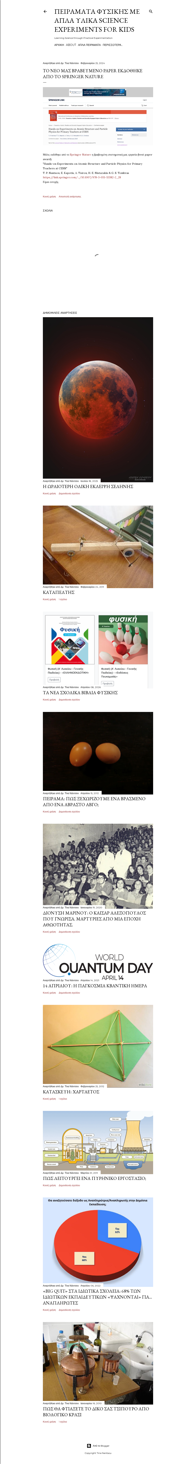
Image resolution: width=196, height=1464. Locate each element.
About (71, 45)
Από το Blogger (101, 1445)
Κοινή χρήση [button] (49, 196)
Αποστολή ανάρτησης (70, 196)
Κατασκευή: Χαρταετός (71, 1092)
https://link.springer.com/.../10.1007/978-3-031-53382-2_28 (82, 177)
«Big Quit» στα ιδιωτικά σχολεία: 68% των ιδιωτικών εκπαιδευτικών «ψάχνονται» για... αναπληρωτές (97, 1297)
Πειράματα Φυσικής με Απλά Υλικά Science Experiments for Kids (97, 20)
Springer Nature (80, 154)
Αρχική (59, 45)
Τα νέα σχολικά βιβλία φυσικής (80, 693)
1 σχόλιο (63, 599)
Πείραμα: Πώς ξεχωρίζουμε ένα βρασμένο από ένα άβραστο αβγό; (94, 801)
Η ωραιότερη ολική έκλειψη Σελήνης (88, 486)
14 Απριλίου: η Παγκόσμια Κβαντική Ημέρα (95, 986)
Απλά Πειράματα (89, 45)
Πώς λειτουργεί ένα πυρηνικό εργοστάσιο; (94, 1178)
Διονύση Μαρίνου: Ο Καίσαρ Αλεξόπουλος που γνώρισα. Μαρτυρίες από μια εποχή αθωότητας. (94, 919)
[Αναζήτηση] (151, 10)
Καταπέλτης (58, 592)
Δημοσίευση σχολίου (69, 493)
